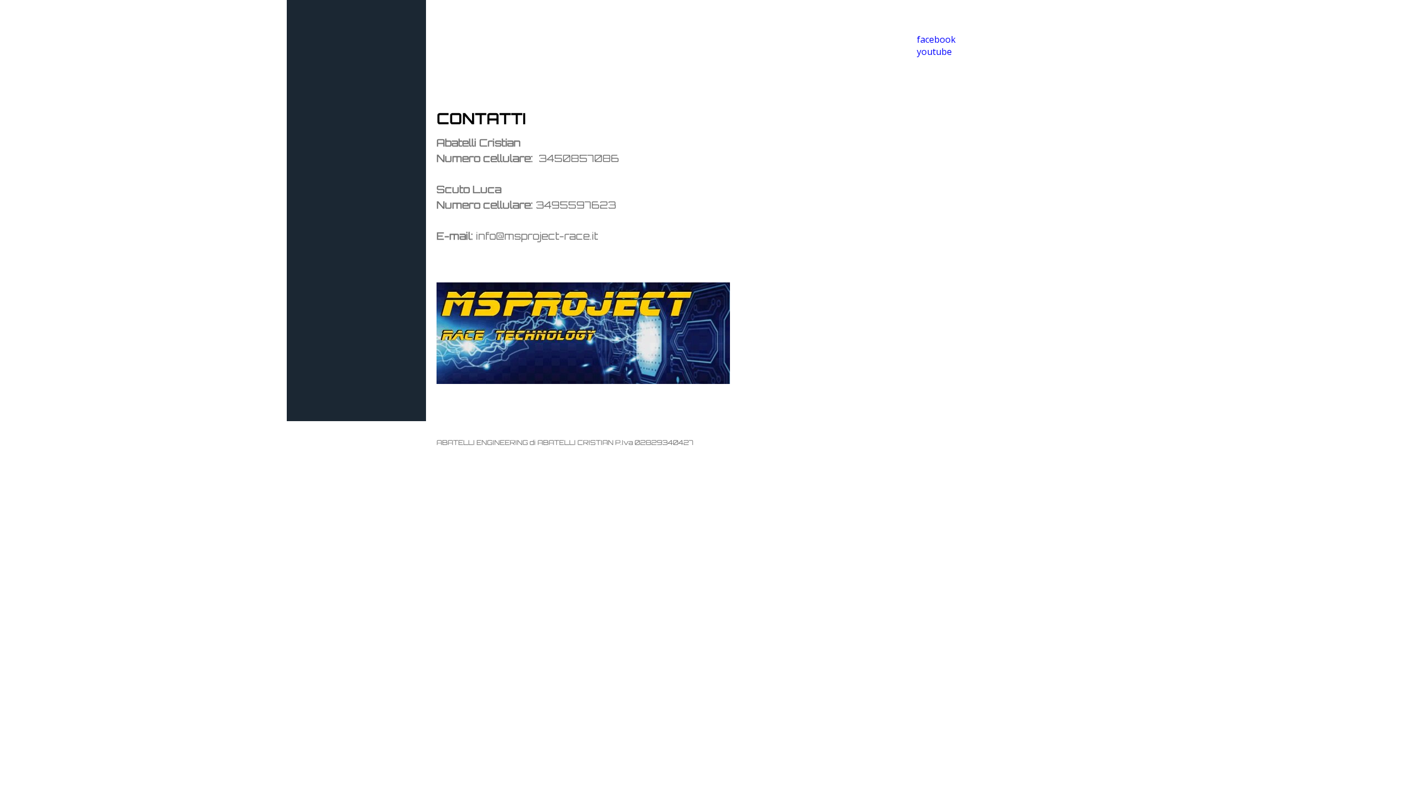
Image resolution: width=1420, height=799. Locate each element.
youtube (934, 51)
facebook (936, 39)
